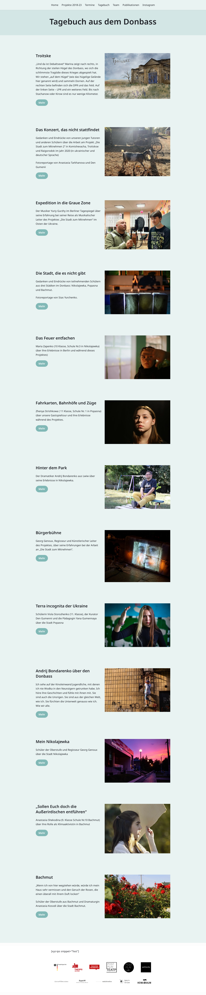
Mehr (42, 102)
